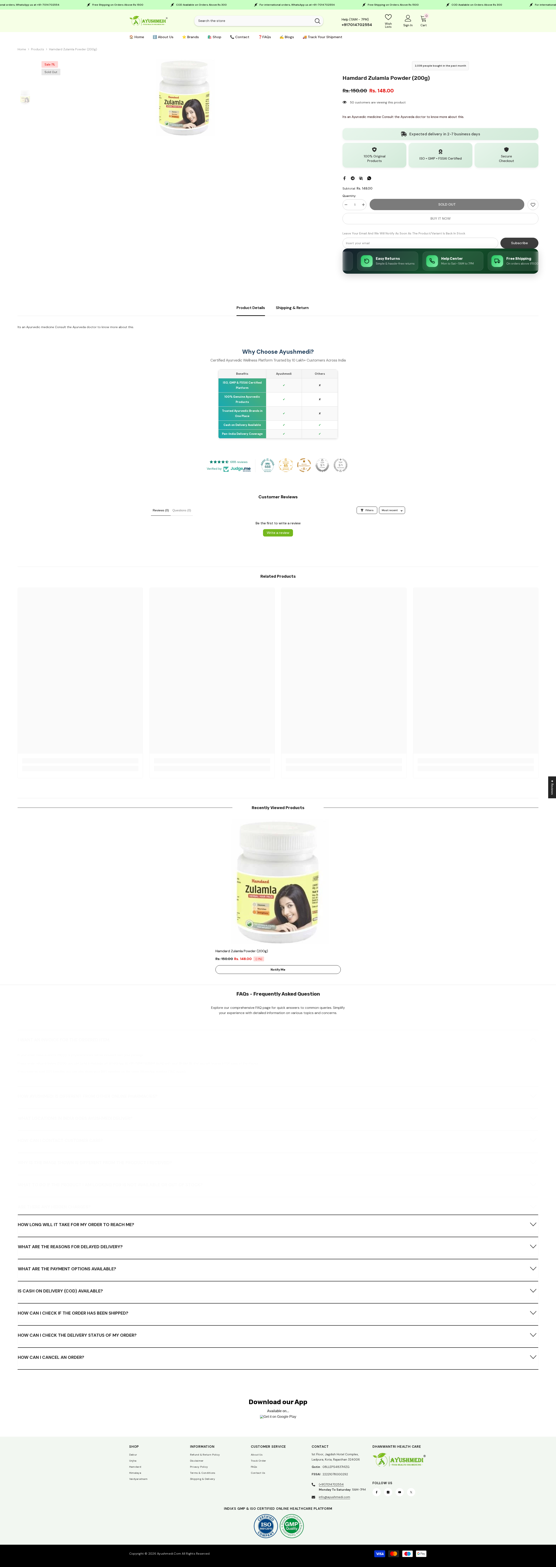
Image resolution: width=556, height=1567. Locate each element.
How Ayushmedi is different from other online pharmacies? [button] (87, 1096)
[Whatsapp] (369, 178)
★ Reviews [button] (552, 787)
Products (37, 49)
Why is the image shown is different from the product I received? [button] (95, 1162)
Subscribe (519, 243)
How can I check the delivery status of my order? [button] (77, 1335)
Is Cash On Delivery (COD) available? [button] (60, 1291)
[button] (278, 1039)
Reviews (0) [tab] (161, 510)
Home (22, 49)
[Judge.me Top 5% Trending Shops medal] (341, 465)
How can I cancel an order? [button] (51, 1357)
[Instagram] (388, 1492)
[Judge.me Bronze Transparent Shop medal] (304, 465)
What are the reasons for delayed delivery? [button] (70, 1247)
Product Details (251, 307)
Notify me (278, 970)
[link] (533, 204)
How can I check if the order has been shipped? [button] (73, 1313)
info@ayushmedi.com (334, 1497)
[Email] (361, 178)
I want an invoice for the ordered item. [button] (64, 1040)
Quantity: (349, 196)
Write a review (278, 532)
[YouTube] (399, 1492)
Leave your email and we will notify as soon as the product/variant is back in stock (404, 233)
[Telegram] (353, 178)
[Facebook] (344, 178)
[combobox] (253, 21)
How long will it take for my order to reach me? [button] (76, 1224)
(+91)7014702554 (331, 1484)
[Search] (258, 21)
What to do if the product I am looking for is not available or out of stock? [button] (110, 1185)
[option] (184, 97)
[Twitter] (411, 1492)
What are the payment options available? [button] (67, 1269)
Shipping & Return (292, 307)
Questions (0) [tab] (181, 510)
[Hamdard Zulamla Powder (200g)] (278, 881)
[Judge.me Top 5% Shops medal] (322, 465)
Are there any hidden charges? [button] (54, 1207)
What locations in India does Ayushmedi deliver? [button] (75, 1118)
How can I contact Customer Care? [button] (60, 1140)
